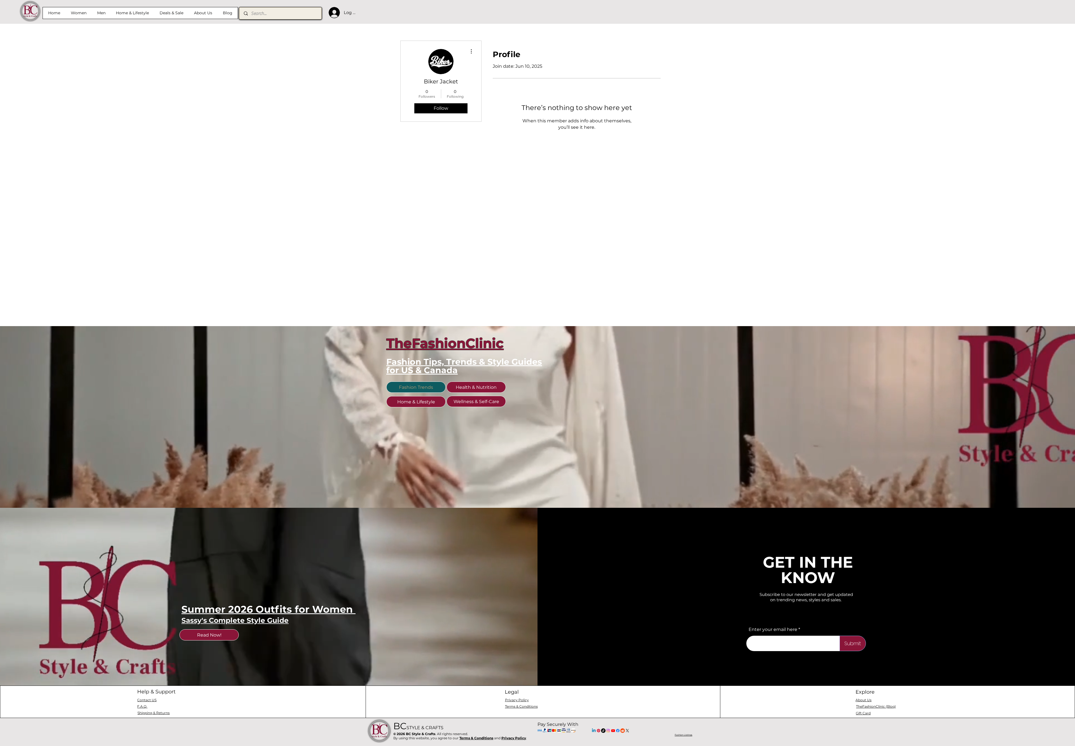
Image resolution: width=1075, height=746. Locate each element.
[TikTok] (603, 730)
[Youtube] (613, 730)
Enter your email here (773, 629)
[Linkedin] (594, 730)
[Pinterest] (598, 730)
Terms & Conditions (476, 738)
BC (418, 726)
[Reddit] (622, 730)
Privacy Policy (513, 738)
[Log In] (333, 12)
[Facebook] (618, 730)
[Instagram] (608, 730)
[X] (627, 730)
